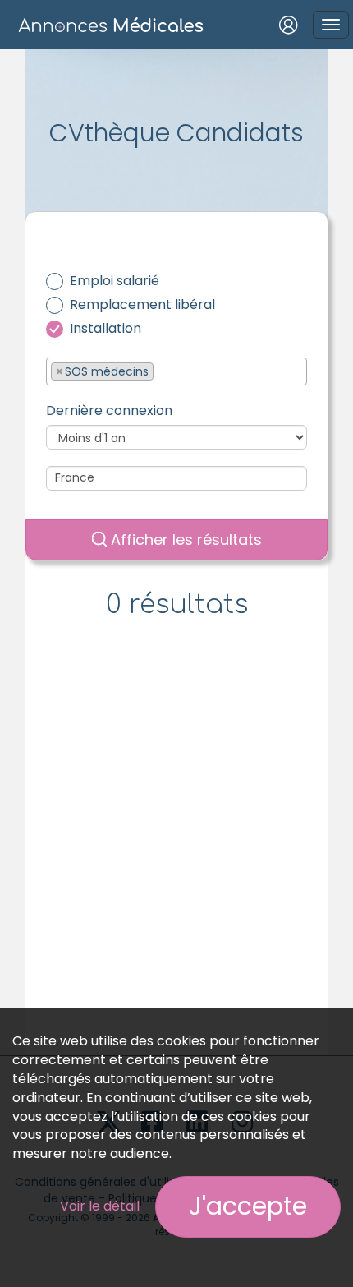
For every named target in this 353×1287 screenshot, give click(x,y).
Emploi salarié (114, 281)
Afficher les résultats (184, 539)
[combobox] (176, 371)
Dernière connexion (109, 411)
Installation (105, 329)
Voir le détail (100, 1206)
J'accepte (248, 1206)
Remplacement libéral (142, 305)
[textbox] (162, 370)
